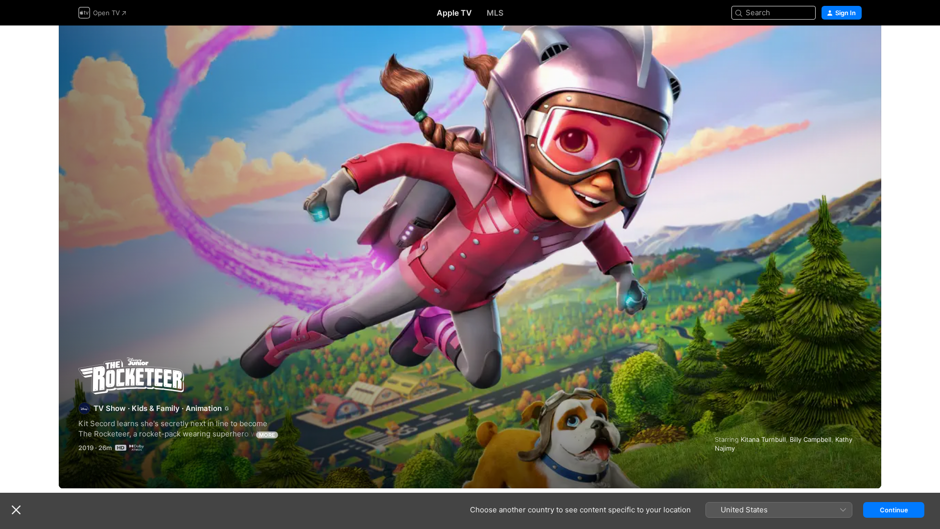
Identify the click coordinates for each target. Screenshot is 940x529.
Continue (894, 510)
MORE (267, 435)
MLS (495, 13)
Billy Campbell (810, 439)
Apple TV (454, 13)
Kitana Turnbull (763, 439)
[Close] (16, 509)
